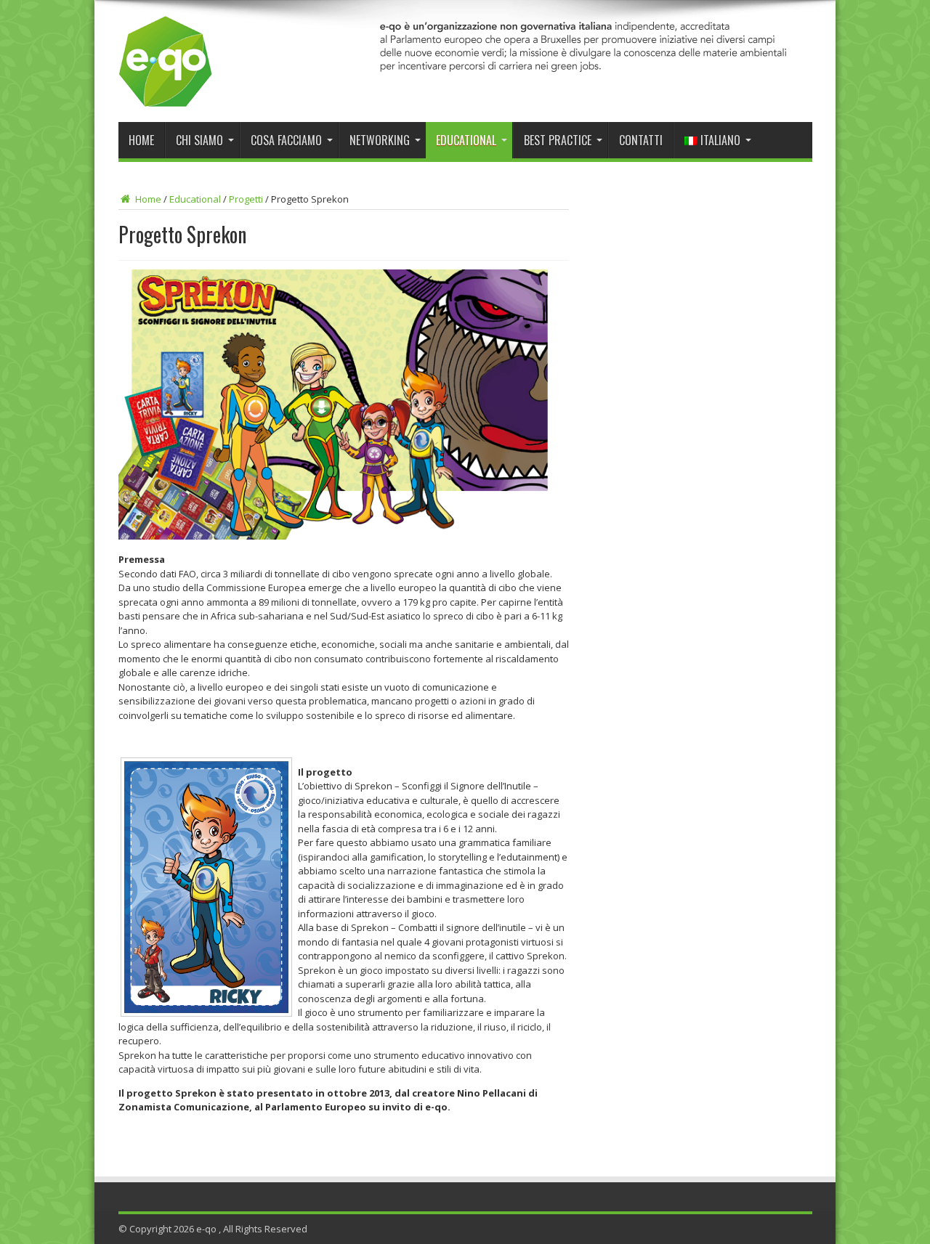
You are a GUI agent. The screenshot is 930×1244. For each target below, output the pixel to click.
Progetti (246, 199)
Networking (379, 140)
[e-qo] (165, 96)
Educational (466, 140)
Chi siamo (199, 140)
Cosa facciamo (286, 140)
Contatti (641, 140)
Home (141, 140)
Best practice (557, 140)
